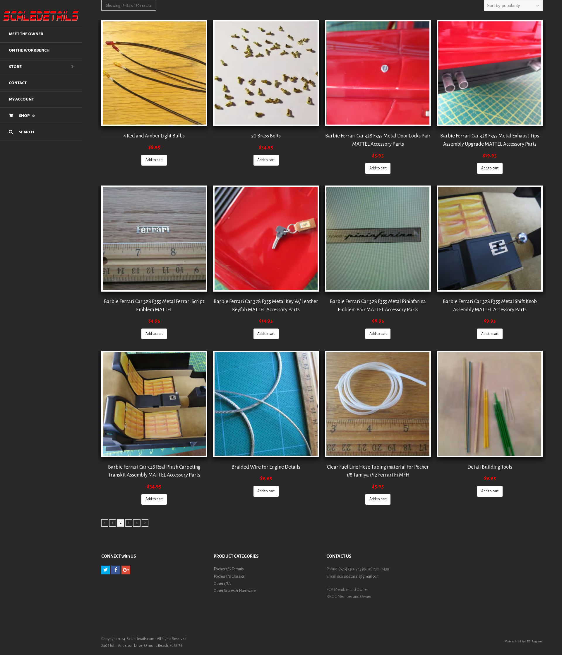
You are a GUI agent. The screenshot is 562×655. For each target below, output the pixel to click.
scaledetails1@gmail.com (358, 576)
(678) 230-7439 (351, 569)
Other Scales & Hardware (235, 590)
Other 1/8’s (222, 583)
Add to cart (154, 160)
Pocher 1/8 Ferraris (229, 569)
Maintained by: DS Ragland (524, 641)
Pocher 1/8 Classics (229, 576)
